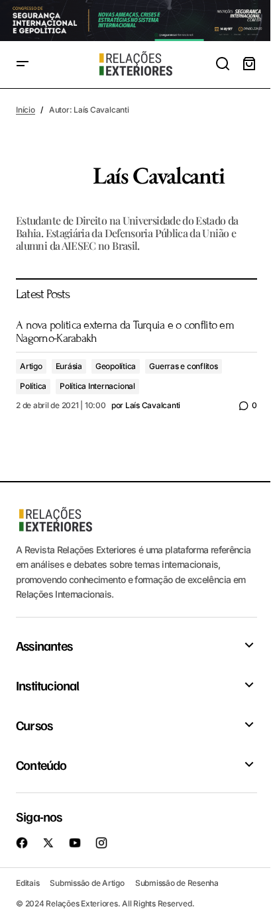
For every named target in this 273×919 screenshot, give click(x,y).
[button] (22, 64)
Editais (27, 883)
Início (25, 110)
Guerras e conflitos (183, 366)
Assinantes (44, 645)
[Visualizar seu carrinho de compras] (249, 64)
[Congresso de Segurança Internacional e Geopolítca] (136, 20)
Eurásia (69, 366)
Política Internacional (97, 386)
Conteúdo (41, 764)
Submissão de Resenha (177, 883)
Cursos (34, 725)
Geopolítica (115, 366)
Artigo (31, 366)
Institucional (48, 685)
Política (33, 386)
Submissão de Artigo (87, 883)
